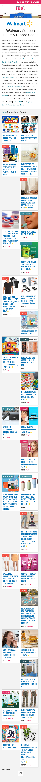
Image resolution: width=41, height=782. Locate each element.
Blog (19, 2)
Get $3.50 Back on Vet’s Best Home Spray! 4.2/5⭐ (10, 714)
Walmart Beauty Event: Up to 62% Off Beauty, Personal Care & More (9, 169)
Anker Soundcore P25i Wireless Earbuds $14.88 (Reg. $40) (10, 655)
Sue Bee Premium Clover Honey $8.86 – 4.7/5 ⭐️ (28, 652)
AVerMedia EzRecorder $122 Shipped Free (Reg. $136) (10, 432)
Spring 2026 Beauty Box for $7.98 (29, 332)
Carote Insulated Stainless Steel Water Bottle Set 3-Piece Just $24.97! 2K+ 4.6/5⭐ (29, 500)
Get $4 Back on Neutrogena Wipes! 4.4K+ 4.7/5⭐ (28, 431)
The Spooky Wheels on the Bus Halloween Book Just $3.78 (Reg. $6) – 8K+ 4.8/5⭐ (10, 363)
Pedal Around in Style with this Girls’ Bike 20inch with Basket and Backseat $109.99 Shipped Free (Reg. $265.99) (28, 617)
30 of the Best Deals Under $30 (9, 746)
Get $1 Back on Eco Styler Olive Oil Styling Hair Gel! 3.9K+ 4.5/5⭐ (28, 267)
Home (4, 112)
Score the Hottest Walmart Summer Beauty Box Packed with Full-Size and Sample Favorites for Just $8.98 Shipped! (10, 501)
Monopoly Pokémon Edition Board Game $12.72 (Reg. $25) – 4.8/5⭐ (29, 397)
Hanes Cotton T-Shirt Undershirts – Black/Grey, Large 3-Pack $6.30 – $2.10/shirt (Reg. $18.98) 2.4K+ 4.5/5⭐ (11, 305)
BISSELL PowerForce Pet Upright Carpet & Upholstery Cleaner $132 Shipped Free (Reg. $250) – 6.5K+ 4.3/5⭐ (29, 540)
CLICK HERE (17, 102)
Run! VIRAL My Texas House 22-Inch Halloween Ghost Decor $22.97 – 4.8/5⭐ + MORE (29, 203)
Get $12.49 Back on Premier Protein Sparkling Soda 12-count (28, 579)
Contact (25, 2)
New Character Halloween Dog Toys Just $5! (29, 138)
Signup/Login (34, 2)
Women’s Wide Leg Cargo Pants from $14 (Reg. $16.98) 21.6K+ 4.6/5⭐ (28, 715)
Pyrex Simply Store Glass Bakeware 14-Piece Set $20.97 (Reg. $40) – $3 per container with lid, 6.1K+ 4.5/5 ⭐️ (10, 238)
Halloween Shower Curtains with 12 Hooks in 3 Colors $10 (28, 363)
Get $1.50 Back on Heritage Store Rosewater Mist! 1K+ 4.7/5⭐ (29, 464)
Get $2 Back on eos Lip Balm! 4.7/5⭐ (28, 234)
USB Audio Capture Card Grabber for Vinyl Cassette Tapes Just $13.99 (28, 301)
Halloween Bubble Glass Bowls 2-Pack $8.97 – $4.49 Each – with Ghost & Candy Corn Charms (29, 169)
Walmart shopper (8, 77)
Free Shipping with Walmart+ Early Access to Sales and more (29, 683)
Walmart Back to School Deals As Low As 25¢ (10, 138)
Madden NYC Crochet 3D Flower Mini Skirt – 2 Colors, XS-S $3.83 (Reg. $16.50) (10, 580)
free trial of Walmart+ (14, 86)
